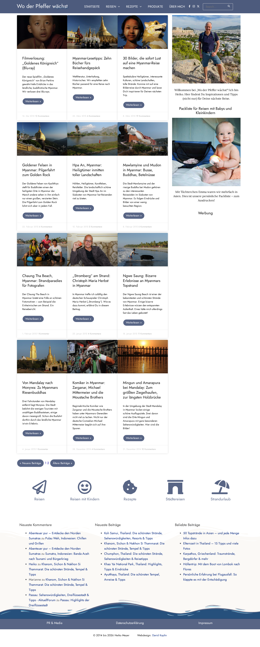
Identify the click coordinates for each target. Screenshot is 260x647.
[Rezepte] (130, 487)
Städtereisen (175, 499)
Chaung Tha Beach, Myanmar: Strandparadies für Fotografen (42, 280)
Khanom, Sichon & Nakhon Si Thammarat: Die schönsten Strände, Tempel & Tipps (58, 569)
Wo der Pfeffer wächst (42, 6)
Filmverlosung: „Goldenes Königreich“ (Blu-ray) (40, 63)
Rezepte (130, 499)
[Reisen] (39, 487)
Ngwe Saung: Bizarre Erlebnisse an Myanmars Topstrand (141, 280)
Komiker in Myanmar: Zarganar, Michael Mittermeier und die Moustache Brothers (89, 390)
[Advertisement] (210, 243)
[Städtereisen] (175, 487)
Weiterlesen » (33, 101)
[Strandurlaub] (220, 487)
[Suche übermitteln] (229, 6)
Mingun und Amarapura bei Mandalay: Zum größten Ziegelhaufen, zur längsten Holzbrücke (142, 390)
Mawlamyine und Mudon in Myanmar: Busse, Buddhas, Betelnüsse (142, 169)
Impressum (205, 623)
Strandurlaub (221, 499)
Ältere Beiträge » (62, 463)
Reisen (39, 499)
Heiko (33, 564)
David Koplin (159, 635)
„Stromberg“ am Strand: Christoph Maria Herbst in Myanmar (91, 280)
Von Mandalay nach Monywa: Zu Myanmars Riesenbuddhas (40, 387)
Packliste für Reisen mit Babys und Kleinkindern (205, 110)
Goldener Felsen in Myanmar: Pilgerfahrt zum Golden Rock (38, 169)
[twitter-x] (198, 6)
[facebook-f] (190, 6)
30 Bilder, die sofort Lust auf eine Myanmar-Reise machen (142, 63)
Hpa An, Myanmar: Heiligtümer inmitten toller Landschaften (88, 169)
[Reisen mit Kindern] (85, 487)
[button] (118, 6)
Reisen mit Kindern (84, 499)
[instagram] (194, 6)
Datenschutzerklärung (130, 623)
